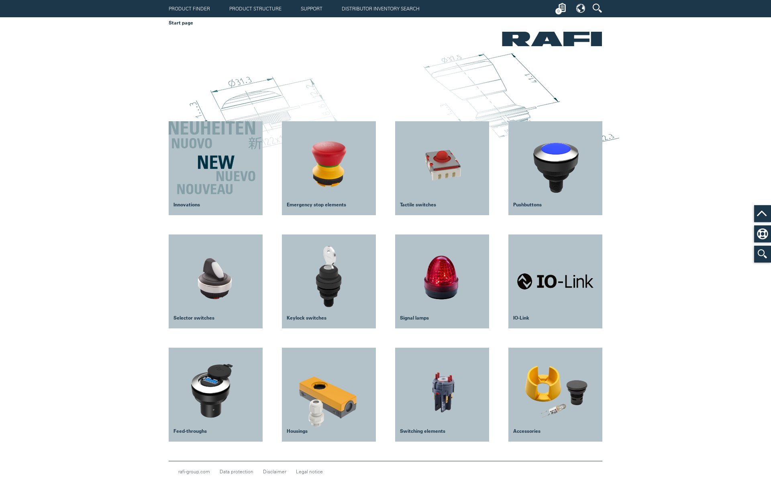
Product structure (255, 8)
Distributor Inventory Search (381, 8)
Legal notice (309, 471)
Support (311, 8)
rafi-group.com (194, 471)
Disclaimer (274, 471)
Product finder (189, 8)
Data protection (236, 471)
